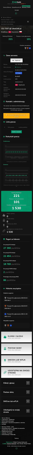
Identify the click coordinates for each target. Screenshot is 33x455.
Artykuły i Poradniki (7, 433)
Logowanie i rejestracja (8, 419)
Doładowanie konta (7, 431)
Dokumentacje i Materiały (8, 434)
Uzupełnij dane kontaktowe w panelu (17, 115)
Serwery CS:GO (26, 7)
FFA (16, 84)
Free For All (22, 85)
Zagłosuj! (17, 60)
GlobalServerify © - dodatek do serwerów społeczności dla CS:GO (13, 429)
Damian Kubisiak (11, 443)
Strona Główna (7, 7)
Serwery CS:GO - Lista (7, 20)
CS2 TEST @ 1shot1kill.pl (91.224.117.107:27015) (8, 23)
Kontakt (17, 10)
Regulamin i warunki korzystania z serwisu (13, 422)
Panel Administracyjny (8, 421)
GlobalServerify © (16, 7)
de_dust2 (17, 76)
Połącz (19, 73)
